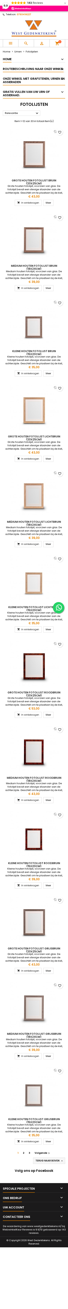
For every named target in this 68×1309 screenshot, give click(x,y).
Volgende (43, 1153)
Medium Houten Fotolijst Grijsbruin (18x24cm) (34, 1035)
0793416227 (24, 14)
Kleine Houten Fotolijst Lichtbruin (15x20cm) (34, 608)
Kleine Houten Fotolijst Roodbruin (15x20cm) (34, 864)
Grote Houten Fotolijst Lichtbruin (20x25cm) (34, 438)
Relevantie (22, 113)
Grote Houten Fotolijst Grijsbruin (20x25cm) (34, 950)
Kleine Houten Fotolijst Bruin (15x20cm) (34, 352)
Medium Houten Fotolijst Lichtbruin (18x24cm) (34, 523)
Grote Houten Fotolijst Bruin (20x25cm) (34, 182)
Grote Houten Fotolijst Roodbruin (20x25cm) (34, 694)
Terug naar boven (49, 1160)
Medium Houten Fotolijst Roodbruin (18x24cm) (34, 779)
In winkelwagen (28, 202)
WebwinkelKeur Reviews (17, 1229)
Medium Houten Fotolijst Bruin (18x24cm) (34, 267)
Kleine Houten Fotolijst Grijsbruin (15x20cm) (34, 1120)
